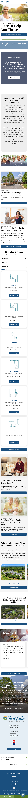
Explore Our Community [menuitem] (7, 757)
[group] (14, 160)
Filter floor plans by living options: (14, 254)
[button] (9, 583)
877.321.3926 (14, 776)
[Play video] (13, 612)
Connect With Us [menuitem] (6, 766)
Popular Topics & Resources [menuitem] (9, 762)
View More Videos (14, 624)
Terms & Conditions (14, 781)
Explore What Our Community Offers (14, 708)
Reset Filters (4, 269)
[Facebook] (14, 788)
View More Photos (14, 587)
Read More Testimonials (14, 673)
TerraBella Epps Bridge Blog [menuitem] (9, 764)
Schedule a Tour (14, 77)
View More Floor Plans (14, 449)
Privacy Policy (14, 778)
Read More (14, 492)
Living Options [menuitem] (5, 759)
